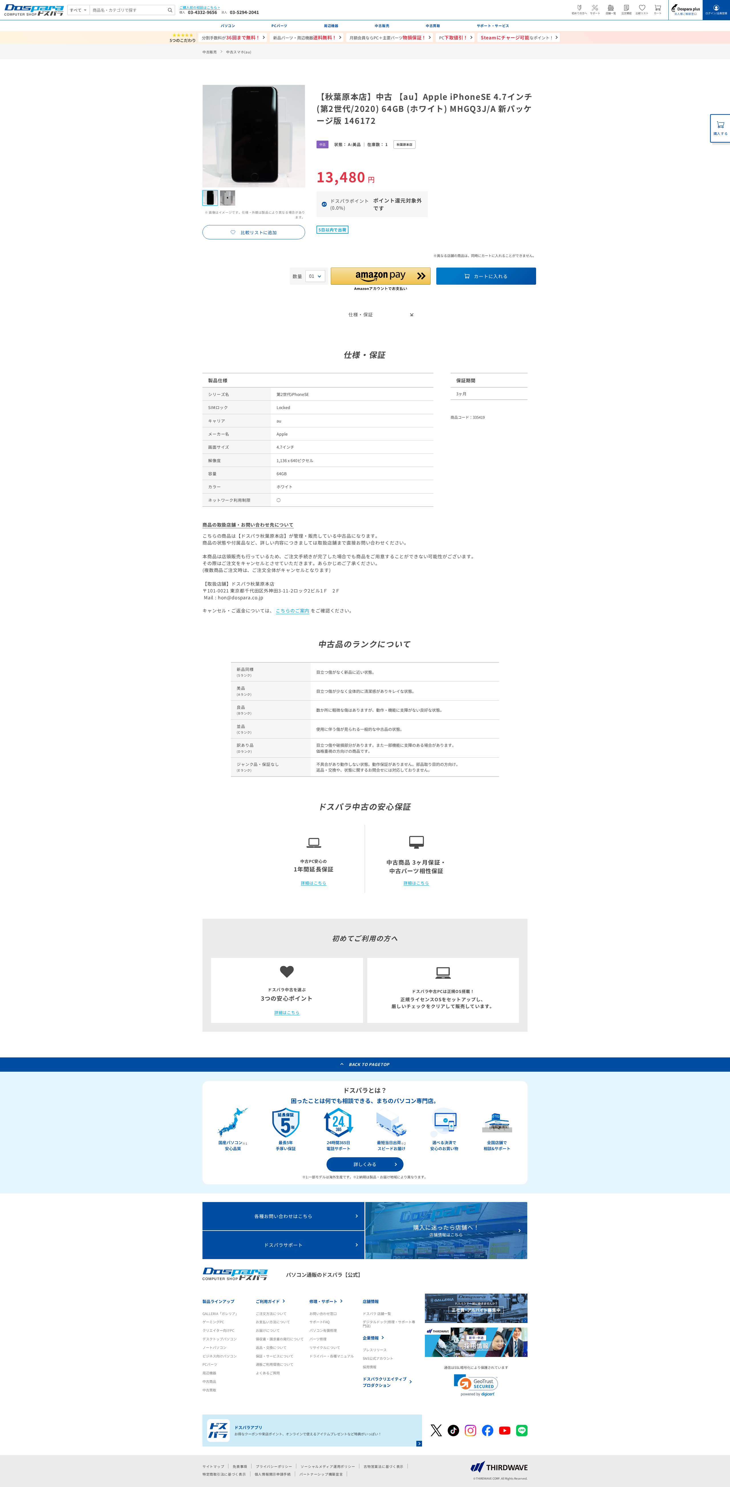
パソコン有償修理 (323, 1330)
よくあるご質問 (268, 1372)
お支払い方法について (273, 1321)
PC (453, 37)
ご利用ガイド (268, 1301)
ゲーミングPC (213, 1321)
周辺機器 (209, 1372)
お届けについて (268, 1330)
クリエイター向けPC (218, 1330)
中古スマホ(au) (238, 51)
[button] (476, 1385)
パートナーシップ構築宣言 (321, 1474)
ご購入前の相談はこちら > (199, 7)
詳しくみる (365, 1164)
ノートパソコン (214, 1347)
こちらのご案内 (292, 610)
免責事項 (240, 1466)
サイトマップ (213, 1466)
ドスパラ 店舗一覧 (377, 1313)
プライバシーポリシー (274, 1466)
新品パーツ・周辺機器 (305, 37)
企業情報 (371, 1338)
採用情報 (369, 1366)
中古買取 (209, 1389)
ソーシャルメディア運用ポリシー (328, 1466)
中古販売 (209, 51)
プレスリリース (375, 1349)
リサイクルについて (324, 1347)
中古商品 (209, 1381)
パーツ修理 (318, 1338)
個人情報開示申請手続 (273, 1474)
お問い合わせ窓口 (323, 1313)
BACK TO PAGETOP (369, 1064)
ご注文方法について (271, 1313)
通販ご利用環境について (274, 1364)
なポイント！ (517, 37)
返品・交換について (271, 1347)
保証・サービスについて (274, 1356)
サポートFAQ (319, 1321)
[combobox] (132, 10)
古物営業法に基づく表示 (383, 1466)
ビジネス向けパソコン (219, 1356)
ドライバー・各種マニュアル (331, 1356)
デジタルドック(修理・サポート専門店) (389, 1323)
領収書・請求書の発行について (280, 1338)
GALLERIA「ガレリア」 (220, 1313)
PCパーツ (209, 1364)
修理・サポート (323, 1301)
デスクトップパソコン (219, 1338)
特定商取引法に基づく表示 (224, 1474)
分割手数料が (231, 37)
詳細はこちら (313, 883)
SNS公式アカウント (378, 1358)
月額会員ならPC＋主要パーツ (388, 37)
